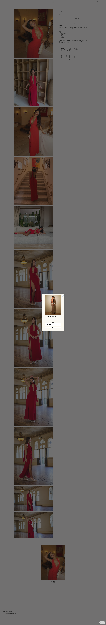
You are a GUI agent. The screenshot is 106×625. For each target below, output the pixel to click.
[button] (53, 305)
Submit (53, 327)
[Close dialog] (63, 296)
